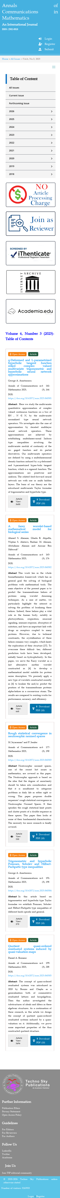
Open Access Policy (12, 1114)
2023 (31, 135)
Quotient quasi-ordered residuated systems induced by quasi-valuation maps (30, 949)
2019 (31, 166)
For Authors (8, 1136)
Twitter (6, 1154)
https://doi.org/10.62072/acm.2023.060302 (30, 567)
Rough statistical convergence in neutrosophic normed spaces (30, 734)
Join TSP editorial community (17, 1172)
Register (50, 44)
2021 (31, 150)
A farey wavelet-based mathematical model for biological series (30, 529)
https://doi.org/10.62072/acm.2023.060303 (30, 759)
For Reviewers (9, 1132)
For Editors (8, 1129)
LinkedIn (6, 1150)
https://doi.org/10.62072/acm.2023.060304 (30, 890)
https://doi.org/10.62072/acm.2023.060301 (30, 398)
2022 (31, 143)
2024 (31, 127)
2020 (31, 158)
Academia (7, 1157)
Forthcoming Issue (19, 103)
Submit (49, 49)
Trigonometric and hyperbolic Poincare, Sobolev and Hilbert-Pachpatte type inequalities (30, 864)
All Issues (15, 58)
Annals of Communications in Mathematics (30, 12)
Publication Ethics (11, 1108)
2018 (31, 174)
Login (48, 38)
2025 (31, 119)
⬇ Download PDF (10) (43, 501)
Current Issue (16, 95)
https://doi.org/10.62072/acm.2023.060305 (30, 975)
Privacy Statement (11, 1111)
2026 (31, 111)
